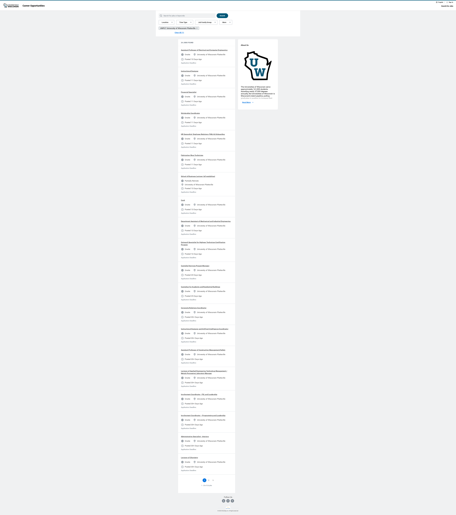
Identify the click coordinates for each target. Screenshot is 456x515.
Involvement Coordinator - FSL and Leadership (199, 394)
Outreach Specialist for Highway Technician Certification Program (203, 243)
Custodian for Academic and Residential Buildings (200, 287)
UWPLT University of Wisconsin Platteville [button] (177, 28)
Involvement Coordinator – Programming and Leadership (203, 415)
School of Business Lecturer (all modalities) (198, 176)
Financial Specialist (188, 92)
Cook (183, 200)
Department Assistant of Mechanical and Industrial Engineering (206, 221)
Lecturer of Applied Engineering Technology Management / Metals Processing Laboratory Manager (204, 372)
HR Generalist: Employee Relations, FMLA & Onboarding (203, 134)
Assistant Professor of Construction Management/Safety (203, 350)
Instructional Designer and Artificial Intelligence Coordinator (204, 329)
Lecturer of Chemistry (189, 458)
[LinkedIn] (223, 501)
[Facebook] (228, 501)
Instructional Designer (189, 71)
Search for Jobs (447, 6)
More (224, 22)
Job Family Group (204, 22)
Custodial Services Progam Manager (195, 266)
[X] (232, 501)
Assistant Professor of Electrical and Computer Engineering (204, 50)
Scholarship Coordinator (190, 113)
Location (165, 22)
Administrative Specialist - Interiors (195, 436)
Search (222, 16)
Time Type (183, 22)
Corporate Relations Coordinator (193, 308)
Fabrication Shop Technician (192, 155)
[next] (213, 480)
